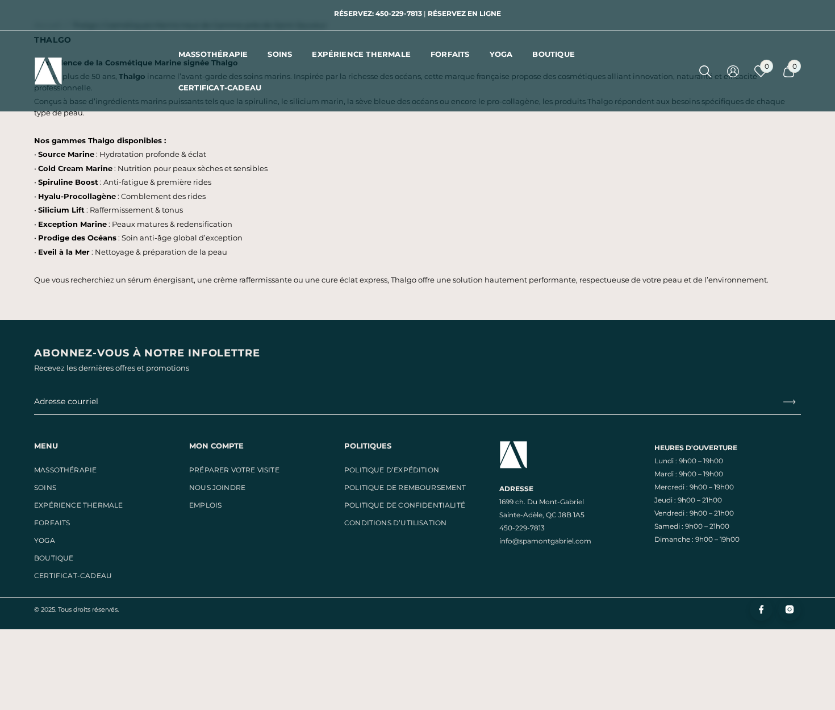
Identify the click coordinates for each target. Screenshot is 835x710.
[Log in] (733, 71)
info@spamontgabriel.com (545, 541)
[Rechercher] (705, 71)
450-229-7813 (522, 528)
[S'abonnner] (785, 401)
